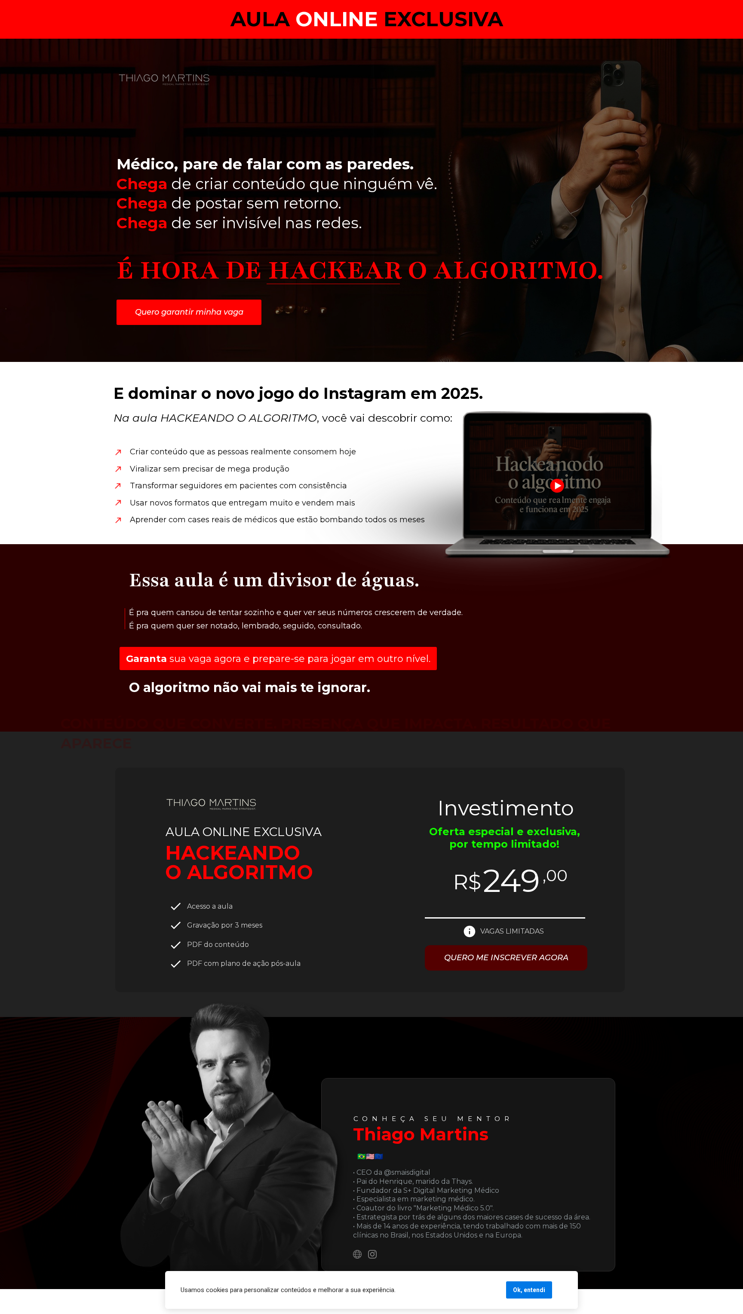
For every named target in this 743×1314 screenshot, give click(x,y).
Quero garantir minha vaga (189, 311)
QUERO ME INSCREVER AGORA (506, 957)
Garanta (146, 659)
